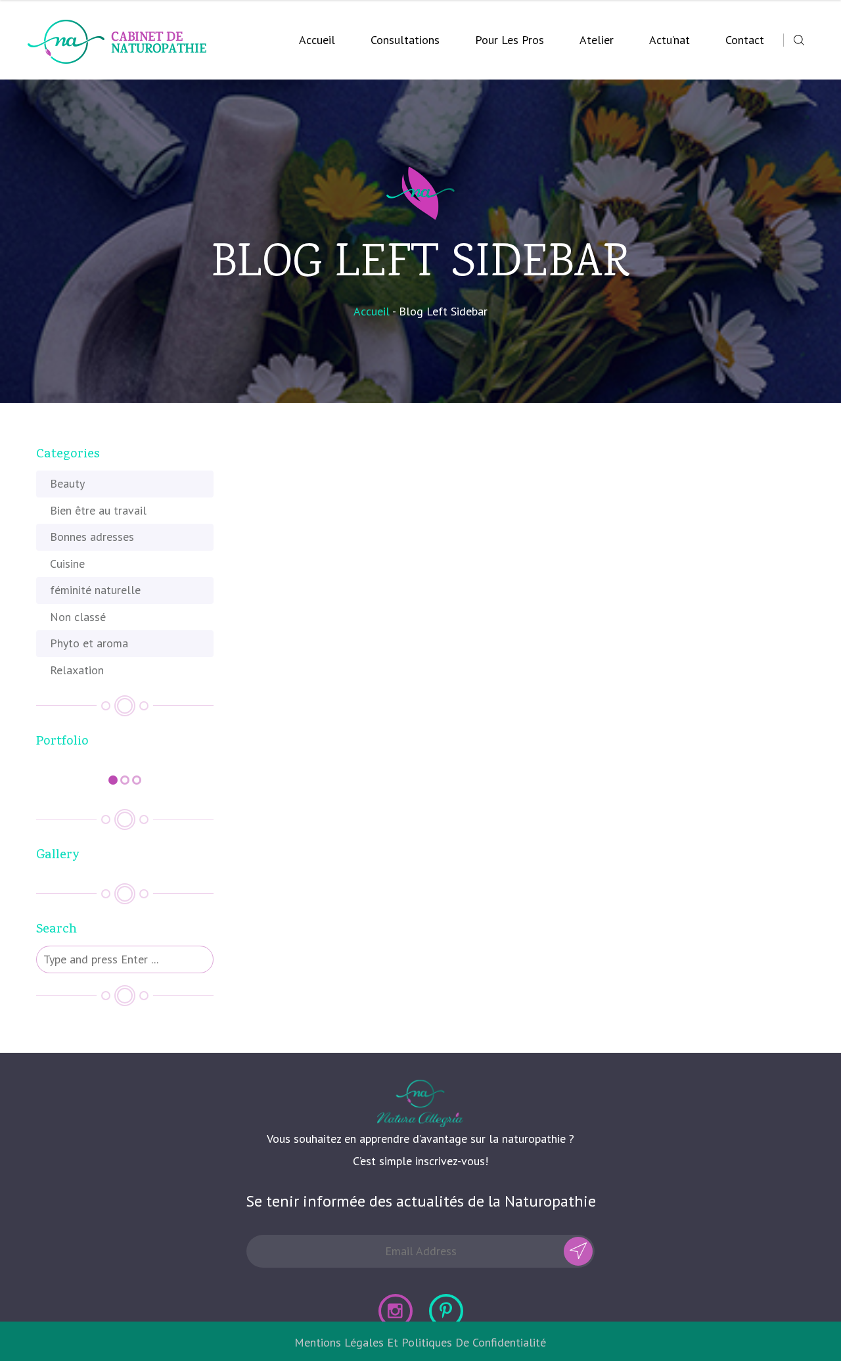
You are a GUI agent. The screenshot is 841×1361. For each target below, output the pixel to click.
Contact (744, 39)
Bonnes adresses (92, 536)
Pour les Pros (509, 39)
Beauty (67, 483)
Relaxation (77, 670)
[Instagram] (395, 1311)
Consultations (405, 39)
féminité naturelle (95, 589)
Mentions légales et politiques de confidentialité (420, 1342)
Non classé (78, 616)
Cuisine (67, 563)
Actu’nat (669, 39)
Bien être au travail (98, 510)
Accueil (317, 39)
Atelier (597, 39)
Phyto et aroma (89, 643)
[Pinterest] (446, 1311)
